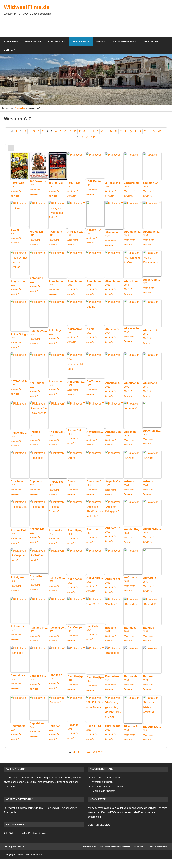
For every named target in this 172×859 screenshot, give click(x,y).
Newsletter (33, 41)
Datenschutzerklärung (115, 846)
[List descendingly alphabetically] (17, 148)
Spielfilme (79, 41)
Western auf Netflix (102, 781)
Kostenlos (55, 41)
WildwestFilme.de (26, 7)
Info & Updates (158, 846)
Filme (45, 807)
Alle (93, 137)
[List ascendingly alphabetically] (11, 148)
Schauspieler (66, 807)
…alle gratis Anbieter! (103, 790)
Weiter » (98, 751)
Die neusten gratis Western (107, 777)
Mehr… (8, 49)
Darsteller (150, 41)
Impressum (89, 846)
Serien (100, 41)
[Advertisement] (107, 27)
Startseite (11, 41)
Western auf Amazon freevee (108, 786)
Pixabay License (37, 833)
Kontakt (139, 846)
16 (88, 751)
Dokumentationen (124, 41)
